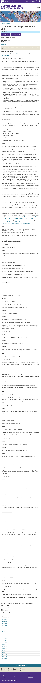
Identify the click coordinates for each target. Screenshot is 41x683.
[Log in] (36, 1)
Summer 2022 (4, 652)
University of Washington (7, 680)
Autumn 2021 (4, 658)
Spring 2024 (4, 638)
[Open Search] (39, 1)
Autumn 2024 (4, 634)
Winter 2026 (4, 625)
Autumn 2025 (4, 627)
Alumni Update (30, 677)
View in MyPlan (5, 34)
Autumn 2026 (4, 619)
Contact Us (29, 678)
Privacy (29, 674)
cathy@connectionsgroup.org (21, 53)
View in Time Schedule (16, 34)
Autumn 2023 (4, 642)
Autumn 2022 (4, 650)
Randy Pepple (3, 44)
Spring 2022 (4, 654)
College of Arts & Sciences (30, 1)
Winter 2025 (4, 633)
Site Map (29, 676)
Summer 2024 (4, 636)
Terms (29, 675)
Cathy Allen (3, 42)
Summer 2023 (4, 644)
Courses (3, 23)
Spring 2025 (4, 631)
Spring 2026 (4, 623)
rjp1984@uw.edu (5, 55)
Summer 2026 (4, 621)
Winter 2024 (8, 23)
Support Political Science (21, 665)
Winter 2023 (4, 648)
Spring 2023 (4, 646)
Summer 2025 (4, 629)
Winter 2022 (4, 656)
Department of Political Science (12, 7)
